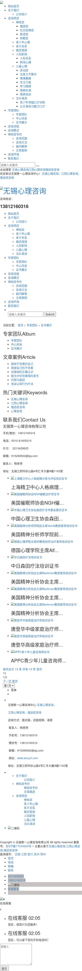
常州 (43, 854)
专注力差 (25, 82)
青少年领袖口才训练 (32, 102)
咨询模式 (13, 130)
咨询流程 (13, 126)
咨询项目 (13, 18)
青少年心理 (23, 42)
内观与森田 (18, 380)
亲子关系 (21, 46)
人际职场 (21, 54)
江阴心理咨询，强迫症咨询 (25, 712)
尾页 (15, 681)
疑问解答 (21, 146)
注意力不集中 (28, 74)
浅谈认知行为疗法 (22, 384)
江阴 (24, 854)
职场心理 (25, 62)
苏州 (36, 854)
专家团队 (13, 110)
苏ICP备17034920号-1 (20, 846)
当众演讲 (21, 98)
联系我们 (13, 158)
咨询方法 (21, 142)
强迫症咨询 (52, 169)
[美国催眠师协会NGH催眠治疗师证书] (35, 494)
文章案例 (21, 150)
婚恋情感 (21, 50)
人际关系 (25, 58)
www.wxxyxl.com (27, 758)
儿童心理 (21, 66)
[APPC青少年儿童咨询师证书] (30, 651)
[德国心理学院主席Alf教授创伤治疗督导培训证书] (42, 541)
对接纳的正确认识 (22, 372)
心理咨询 (16, 411)
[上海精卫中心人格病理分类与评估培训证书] (39, 478)
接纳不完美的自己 (22, 364)
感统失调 (25, 90)
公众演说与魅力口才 (32, 106)
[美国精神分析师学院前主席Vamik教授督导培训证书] (44, 525)
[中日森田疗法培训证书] (26, 557)
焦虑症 (24, 34)
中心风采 (21, 118)
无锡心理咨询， (46, 705)
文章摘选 (29, 792)
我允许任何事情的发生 (25, 376)
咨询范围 (21, 138)
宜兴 (30, 854)
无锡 (17, 854)
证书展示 (21, 122)
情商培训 (25, 94)
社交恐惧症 (27, 30)
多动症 (24, 70)
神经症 (20, 22)
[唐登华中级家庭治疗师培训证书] (32, 620)
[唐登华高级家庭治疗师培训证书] (32, 636)
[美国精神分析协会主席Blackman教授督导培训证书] (44, 573)
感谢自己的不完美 (22, 368)
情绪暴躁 (25, 78)
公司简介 (21, 14)
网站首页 (13, 6)
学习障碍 (25, 86)
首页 (20, 325)
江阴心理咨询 (37, 169)
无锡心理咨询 (20, 169)
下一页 (7, 681)
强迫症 (24, 26)
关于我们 (13, 10)
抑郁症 (24, 38)
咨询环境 (13, 154)
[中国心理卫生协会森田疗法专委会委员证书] (39, 509)
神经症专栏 (15, 134)
